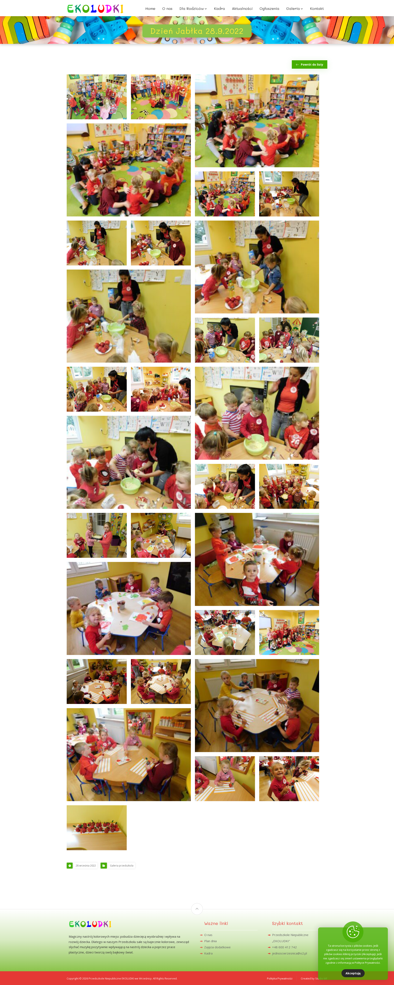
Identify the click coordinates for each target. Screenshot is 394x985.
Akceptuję (353, 973)
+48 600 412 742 (284, 947)
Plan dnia (210, 941)
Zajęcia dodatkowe (217, 947)
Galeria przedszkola (121, 865)
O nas (208, 935)
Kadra (208, 953)
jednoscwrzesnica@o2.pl (289, 953)
